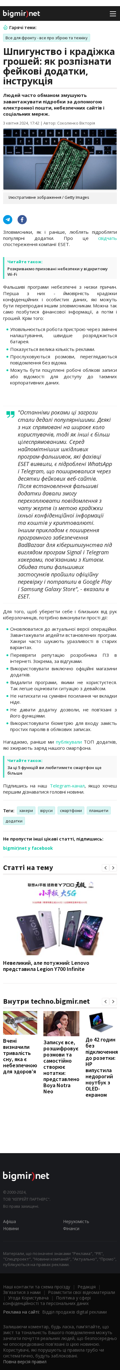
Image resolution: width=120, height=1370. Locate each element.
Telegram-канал (67, 786)
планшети (98, 810)
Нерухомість (76, 1221)
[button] (105, 868)
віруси (46, 810)
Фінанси (71, 1228)
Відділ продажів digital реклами (74, 1312)
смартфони (71, 810)
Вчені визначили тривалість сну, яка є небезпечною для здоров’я (20, 1056)
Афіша (9, 1221)
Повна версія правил (24, 1361)
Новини (11, 1228)
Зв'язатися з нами (22, 1292)
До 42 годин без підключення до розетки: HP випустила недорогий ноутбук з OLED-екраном (102, 1067)
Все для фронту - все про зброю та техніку (47, 37)
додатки (14, 821)
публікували (69, 742)
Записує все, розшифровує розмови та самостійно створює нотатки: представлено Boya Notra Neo (61, 1067)
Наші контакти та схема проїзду (36, 1287)
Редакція (87, 1287)
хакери (26, 810)
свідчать (107, 238)
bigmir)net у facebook (28, 848)
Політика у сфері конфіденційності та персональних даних (47, 1300)
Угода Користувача (28, 1298)
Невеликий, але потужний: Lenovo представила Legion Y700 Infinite (46, 965)
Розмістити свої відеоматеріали (81, 1292)
